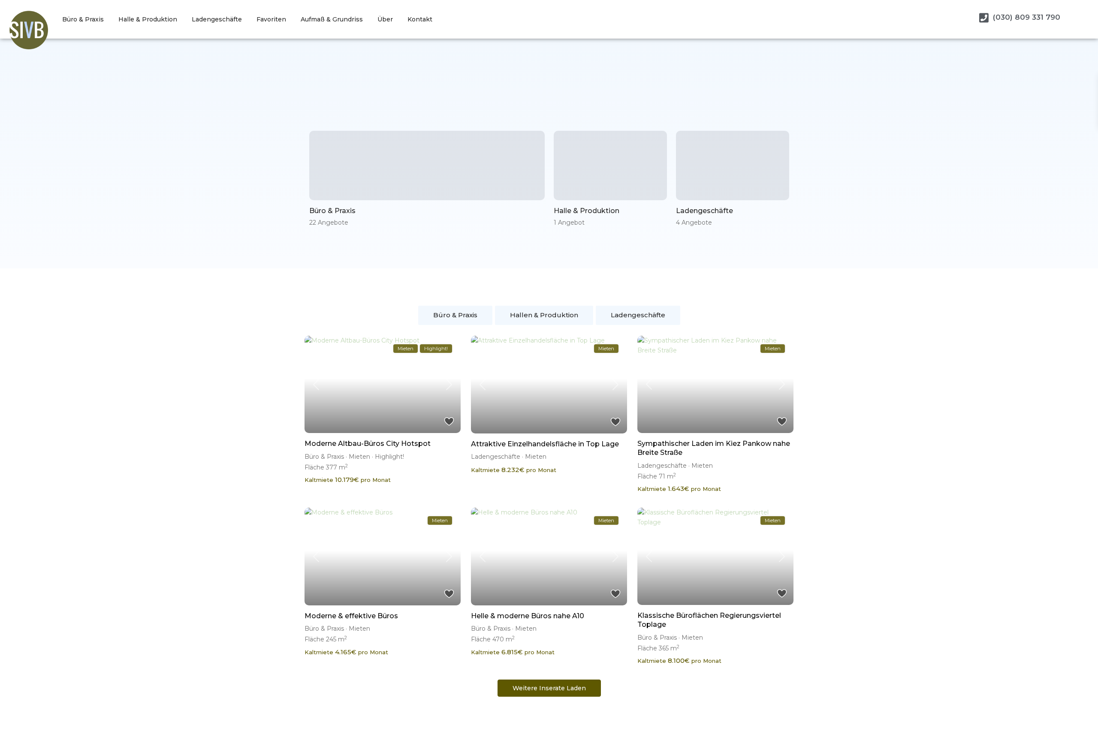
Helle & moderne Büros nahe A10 (527, 616)
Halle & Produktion (147, 19)
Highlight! (389, 456)
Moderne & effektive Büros (351, 616)
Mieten (359, 456)
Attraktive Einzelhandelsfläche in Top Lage (545, 444)
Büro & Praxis (83, 19)
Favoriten (271, 19)
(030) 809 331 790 (1026, 17)
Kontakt (419, 19)
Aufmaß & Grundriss (332, 19)
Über (385, 19)
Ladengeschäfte (217, 19)
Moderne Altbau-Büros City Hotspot (368, 443)
